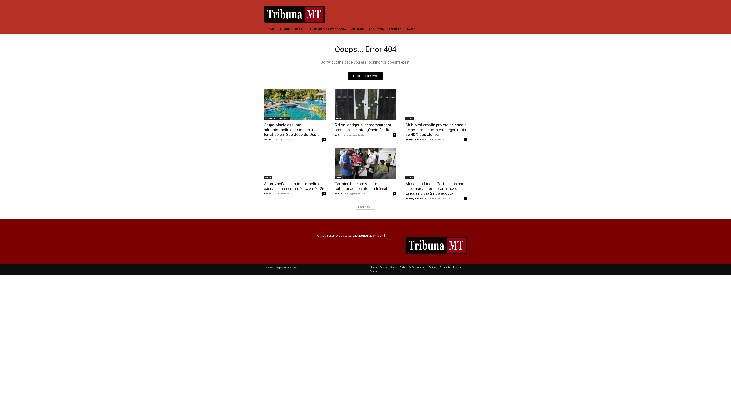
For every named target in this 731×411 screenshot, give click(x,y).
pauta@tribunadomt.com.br (370, 235)
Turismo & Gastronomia (276, 118)
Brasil (338, 118)
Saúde (268, 177)
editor (267, 139)
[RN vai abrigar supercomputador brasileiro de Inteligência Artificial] (365, 104)
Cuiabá (410, 118)
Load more (364, 206)
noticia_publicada (415, 139)
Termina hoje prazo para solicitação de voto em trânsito (362, 186)
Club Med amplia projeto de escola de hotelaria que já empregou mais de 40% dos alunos (436, 130)
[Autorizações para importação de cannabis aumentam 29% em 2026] (295, 163)
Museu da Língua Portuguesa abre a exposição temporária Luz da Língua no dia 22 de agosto (435, 189)
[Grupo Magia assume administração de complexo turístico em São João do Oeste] (295, 104)
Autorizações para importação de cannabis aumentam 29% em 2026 (294, 186)
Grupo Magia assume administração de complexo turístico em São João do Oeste (292, 130)
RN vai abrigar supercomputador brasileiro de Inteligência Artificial (365, 127)
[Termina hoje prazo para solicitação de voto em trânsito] (365, 163)
